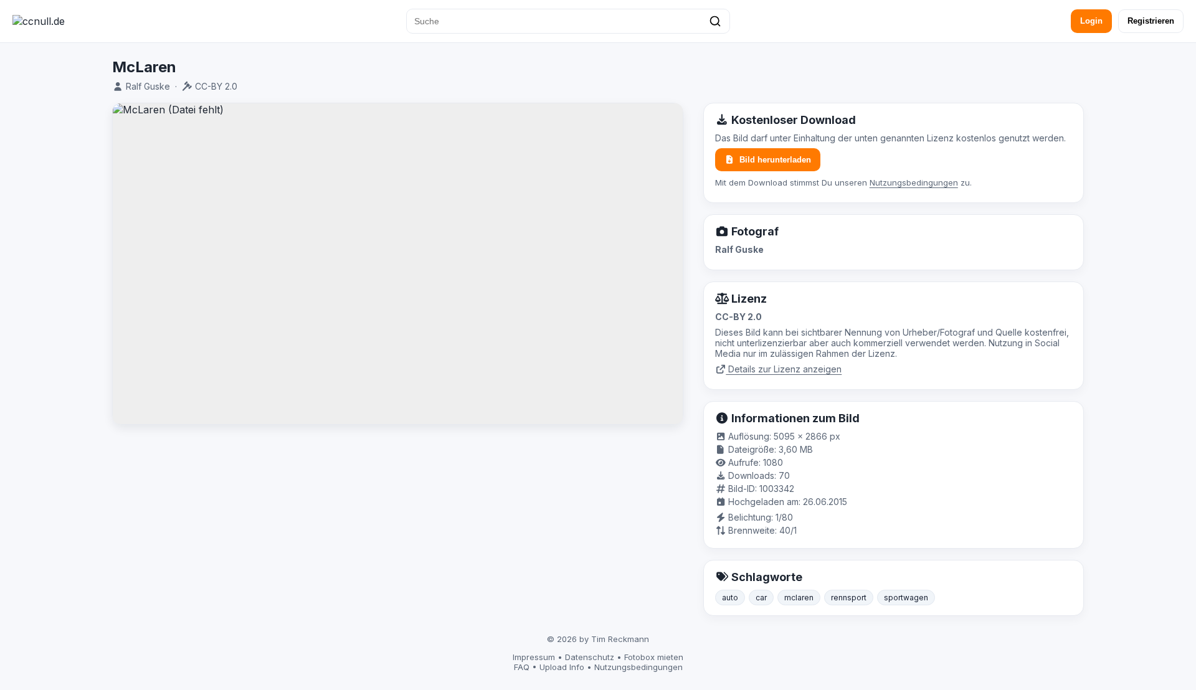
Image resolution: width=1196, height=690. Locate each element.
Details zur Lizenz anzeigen (784, 369)
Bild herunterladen (775, 159)
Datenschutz (589, 657)
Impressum (534, 657)
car (761, 597)
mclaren (799, 597)
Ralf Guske (148, 86)
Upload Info (561, 667)
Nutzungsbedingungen (914, 182)
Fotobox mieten (653, 657)
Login (1091, 21)
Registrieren (1150, 21)
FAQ (521, 667)
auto (730, 597)
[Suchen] (715, 21)
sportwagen (906, 597)
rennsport (848, 597)
